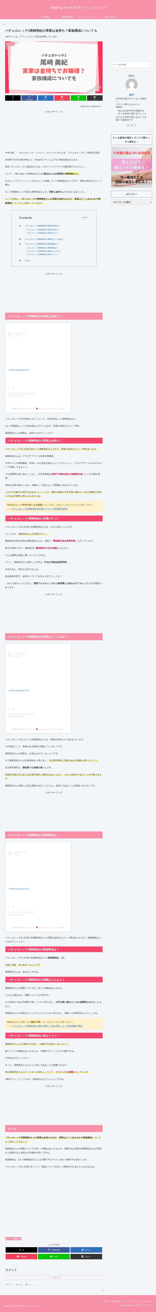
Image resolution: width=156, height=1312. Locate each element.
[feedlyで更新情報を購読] (131, 125)
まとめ (27, 260)
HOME (106, 1301)
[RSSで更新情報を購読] (135, 125)
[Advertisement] (54, 130)
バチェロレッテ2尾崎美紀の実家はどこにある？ (44, 239)
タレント (11, 1239)
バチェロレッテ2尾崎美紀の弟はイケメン (42, 254)
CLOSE (84, 217)
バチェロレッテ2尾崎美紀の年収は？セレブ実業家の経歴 (39, 508)
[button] (95, 98)
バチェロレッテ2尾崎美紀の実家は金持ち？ (42, 225)
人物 (19, 1239)
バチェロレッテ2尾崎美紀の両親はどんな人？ (43, 251)
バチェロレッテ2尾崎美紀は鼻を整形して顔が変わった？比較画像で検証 (47, 1025)
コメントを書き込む (54, 1277)
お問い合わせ (147, 1301)
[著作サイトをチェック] (128, 125)
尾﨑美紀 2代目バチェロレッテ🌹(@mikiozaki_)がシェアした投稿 (37, 409)
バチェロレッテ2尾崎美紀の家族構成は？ (41, 243)
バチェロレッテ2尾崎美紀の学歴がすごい (42, 233)
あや (131, 94)
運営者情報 (115, 1301)
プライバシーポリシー (130, 1301)
